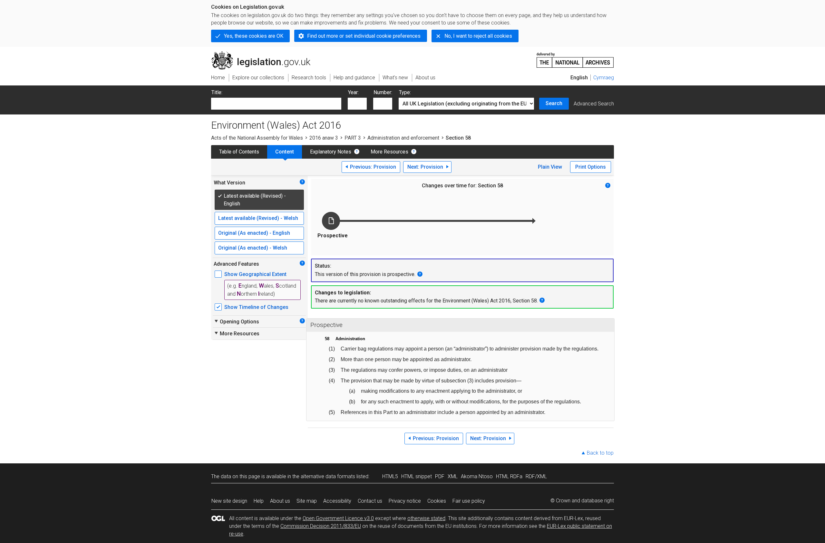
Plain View (550, 167)
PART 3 (353, 138)
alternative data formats (328, 476)
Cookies (436, 501)
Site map (306, 501)
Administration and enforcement (403, 138)
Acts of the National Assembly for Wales (257, 138)
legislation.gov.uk (264, 54)
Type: (405, 92)
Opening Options (236, 321)
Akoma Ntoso (477, 476)
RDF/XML (536, 476)
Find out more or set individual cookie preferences (364, 36)
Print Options (590, 167)
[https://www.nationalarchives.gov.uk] (575, 57)
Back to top (600, 453)
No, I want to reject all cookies (478, 36)
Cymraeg (603, 77)
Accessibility (337, 501)
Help (259, 501)
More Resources (389, 152)
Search (554, 103)
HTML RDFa (509, 476)
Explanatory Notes (330, 152)
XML (453, 476)
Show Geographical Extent (255, 274)
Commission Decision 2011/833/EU (320, 526)
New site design (229, 501)
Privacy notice (405, 501)
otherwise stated (426, 518)
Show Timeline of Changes (256, 307)
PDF (439, 476)
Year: (353, 92)
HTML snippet (416, 476)
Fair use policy (468, 501)
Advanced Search (594, 104)
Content (284, 152)
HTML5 (390, 476)
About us (280, 501)
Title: (216, 92)
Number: (383, 92)
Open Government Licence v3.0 (338, 518)
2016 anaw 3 (323, 138)
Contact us (370, 501)
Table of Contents (239, 152)
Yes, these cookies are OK (253, 36)
